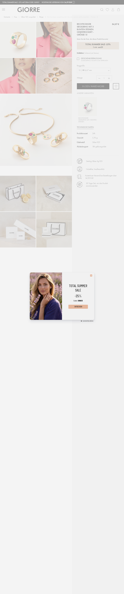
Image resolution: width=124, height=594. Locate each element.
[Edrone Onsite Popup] (62, 297)
